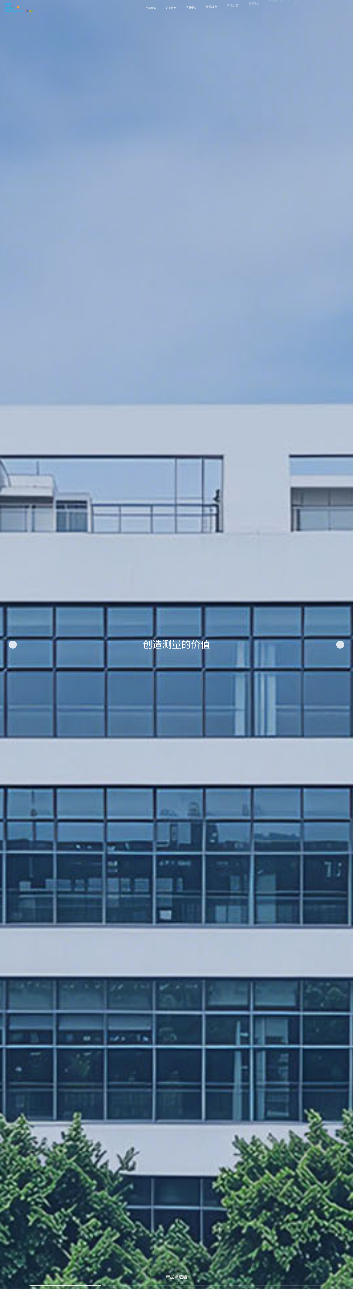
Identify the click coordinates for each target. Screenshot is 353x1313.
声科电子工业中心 (279, 7)
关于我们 (254, 7)
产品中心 (151, 7)
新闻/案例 (211, 7)
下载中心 (191, 7)
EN (341, 7)
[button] (13, 645)
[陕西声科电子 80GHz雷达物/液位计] (19, 8)
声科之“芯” (233, 7)
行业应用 (171, 7)
